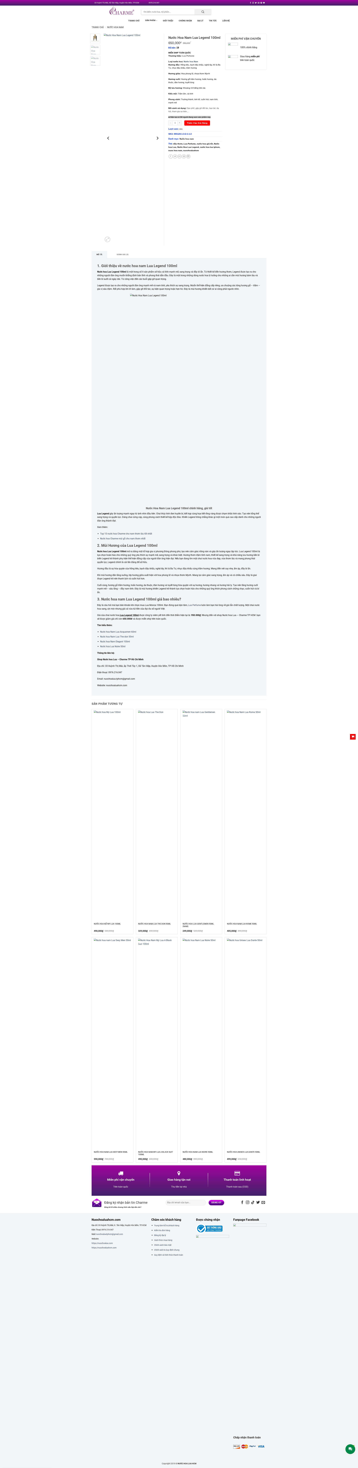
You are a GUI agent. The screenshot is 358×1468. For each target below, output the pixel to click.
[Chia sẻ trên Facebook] (171, 156)
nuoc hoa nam (175, 150)
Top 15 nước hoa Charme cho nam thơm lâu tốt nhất (126, 533)
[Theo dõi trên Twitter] (256, 3)
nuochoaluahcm (191, 150)
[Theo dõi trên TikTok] (253, 1203)
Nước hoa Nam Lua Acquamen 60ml (118, 631)
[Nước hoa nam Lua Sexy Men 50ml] (112, 1043)
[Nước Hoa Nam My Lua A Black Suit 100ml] (156, 1043)
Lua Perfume (190, 144)
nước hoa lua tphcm (210, 147)
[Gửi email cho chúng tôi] (258, 3)
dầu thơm (177, 144)
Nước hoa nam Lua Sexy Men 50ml (111, 1152)
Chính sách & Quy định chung (166, 1250)
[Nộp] (203, 12)
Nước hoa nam (115, 27)
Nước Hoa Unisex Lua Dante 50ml (243, 1152)
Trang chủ (134, 21)
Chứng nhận (185, 21)
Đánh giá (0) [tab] (123, 254)
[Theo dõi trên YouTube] (264, 3)
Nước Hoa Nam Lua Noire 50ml (198, 1152)
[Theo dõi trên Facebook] (250, 3)
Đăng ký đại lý (160, 1235)
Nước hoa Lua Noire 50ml (112, 646)
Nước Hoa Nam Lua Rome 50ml (242, 924)
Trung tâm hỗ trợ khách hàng (166, 1225)
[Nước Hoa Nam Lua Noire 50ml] (201, 1043)
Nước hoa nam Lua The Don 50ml (154, 924)
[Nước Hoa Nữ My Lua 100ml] (112, 815)
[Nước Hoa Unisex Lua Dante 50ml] (245, 1043)
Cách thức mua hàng (163, 1240)
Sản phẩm (150, 20)
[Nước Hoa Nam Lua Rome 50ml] (245, 815)
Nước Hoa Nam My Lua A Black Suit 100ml (155, 1153)
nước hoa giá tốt (205, 144)
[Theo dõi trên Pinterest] (261, 3)
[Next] (157, 138)
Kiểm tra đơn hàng (162, 1230)
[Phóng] (107, 239)
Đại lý (200, 21)
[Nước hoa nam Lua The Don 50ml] (156, 815)
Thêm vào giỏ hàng (197, 123)
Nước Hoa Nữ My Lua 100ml (107, 924)
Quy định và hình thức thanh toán (168, 1255)
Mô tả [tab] (99, 254)
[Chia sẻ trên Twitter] (175, 156)
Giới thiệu (168, 21)
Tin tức (213, 21)
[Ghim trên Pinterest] (184, 156)
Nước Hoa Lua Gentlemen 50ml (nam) (198, 925)
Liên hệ (226, 21)
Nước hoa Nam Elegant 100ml (115, 641)
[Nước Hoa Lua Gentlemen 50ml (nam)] (201, 815)
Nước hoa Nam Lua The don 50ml (117, 636)
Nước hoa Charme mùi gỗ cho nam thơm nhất (122, 538)
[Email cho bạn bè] (179, 156)
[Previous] (108, 138)
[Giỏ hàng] (353, 737)
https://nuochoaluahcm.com (104, 1248)
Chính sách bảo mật (162, 1245)
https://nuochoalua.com (102, 1243)
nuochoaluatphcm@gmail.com (109, 1234)
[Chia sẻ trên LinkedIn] (188, 156)
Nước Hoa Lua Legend (188, 147)
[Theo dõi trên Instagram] (253, 3)
